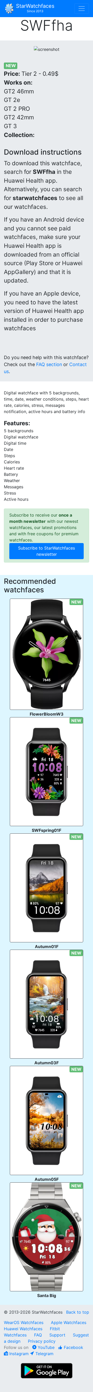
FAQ (38, 1335)
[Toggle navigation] (81, 8)
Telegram (43, 1353)
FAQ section (49, 364)
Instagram (18, 1353)
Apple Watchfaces (68, 1322)
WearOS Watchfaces (24, 1322)
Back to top (77, 1312)
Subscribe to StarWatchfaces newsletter (46, 551)
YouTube (45, 1347)
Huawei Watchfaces (23, 1328)
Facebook (73, 1347)
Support (57, 1335)
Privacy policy (42, 1341)
